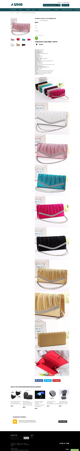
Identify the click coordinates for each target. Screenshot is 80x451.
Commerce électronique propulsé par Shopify (19, 450)
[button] (41, 21)
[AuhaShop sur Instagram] (66, 443)
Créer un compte (66, 2)
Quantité (36, 30)
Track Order (13, 443)
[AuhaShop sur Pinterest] (64, 443)
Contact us (18, 443)
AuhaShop (18, 12)
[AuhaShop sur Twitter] (60, 443)
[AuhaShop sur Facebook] (62, 443)
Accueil (12, 12)
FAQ (22, 443)
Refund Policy (19, 444)
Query (25, 443)
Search (12, 445)
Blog (32, 437)
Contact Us (75, 449)
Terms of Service (26, 444)
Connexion (59, 2)
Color (36, 25)
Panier (66, 5)
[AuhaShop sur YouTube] (68, 443)
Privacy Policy (13, 444)
